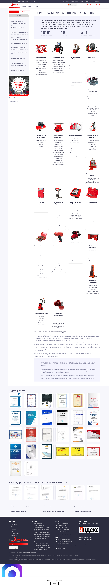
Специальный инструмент (18, 56)
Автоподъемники (16, 18)
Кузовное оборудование (18, 37)
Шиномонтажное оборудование (18, 24)
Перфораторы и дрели (75, 245)
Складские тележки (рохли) (93, 285)
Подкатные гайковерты (92, 67)
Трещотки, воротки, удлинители (41, 273)
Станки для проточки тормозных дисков (75, 83)
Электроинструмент (17, 63)
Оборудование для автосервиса (29, 552)
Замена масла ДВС (92, 146)
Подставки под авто (58, 158)
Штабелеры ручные (92, 289)
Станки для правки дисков (75, 80)
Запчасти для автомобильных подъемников (58, 319)
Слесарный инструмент (18, 58)
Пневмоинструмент (17, 60)
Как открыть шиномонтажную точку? (66, 545)
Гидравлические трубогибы (58, 162)
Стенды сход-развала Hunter (58, 60)
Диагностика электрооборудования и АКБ (75, 211)
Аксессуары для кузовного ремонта (75, 154)
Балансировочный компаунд (92, 96)
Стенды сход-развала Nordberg (58, 64)
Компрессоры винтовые (41, 142)
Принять (54, 583)
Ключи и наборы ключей (41, 257)
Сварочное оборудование (75, 146)
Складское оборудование (18, 68)
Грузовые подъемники (41, 66)
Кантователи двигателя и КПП (58, 152)
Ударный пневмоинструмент (58, 269)
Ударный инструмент (41, 275)
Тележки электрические (92, 287)
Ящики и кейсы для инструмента (41, 277)
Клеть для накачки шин (92, 69)
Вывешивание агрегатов (58, 156)
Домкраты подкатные (58, 142)
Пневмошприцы (58, 265)
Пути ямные (41, 70)
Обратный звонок (95, 1)
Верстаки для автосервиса (93, 250)
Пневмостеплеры (58, 257)
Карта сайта (14, 535)
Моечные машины (41, 322)
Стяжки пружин (58, 225)
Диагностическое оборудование (19, 52)
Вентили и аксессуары (92, 98)
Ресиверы (41, 144)
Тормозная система (92, 217)
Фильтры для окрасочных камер (75, 158)
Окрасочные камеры (75, 138)
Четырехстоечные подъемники (41, 62)
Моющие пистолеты (41, 324)
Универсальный (93, 219)
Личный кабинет (15, 533)
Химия (92, 115)
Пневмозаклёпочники (58, 259)
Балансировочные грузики (93, 94)
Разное (58, 219)
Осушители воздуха (41, 146)
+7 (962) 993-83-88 (88, 539)
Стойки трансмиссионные (58, 150)
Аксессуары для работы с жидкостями (92, 151)
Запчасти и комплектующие (19, 72)
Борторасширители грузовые (92, 65)
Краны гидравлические (58, 154)
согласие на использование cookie (54, 580)
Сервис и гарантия (15, 528)
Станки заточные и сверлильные (75, 247)
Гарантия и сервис (38, 5)
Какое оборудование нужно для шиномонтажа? (65, 547)
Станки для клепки (58, 221)
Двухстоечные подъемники (41, 60)
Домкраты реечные (58, 144)
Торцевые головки (41, 267)
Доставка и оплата (30, 5)
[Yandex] (89, 530)
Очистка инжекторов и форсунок (19, 44)
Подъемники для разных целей (41, 74)
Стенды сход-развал (17, 21)
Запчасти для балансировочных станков (58, 324)
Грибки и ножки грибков (92, 106)
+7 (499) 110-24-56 (75, 1)
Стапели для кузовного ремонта (75, 142)
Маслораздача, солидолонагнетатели (93, 149)
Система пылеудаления (75, 148)
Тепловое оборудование (58, 215)
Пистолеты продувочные (58, 263)
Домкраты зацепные (58, 148)
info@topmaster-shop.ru (87, 534)
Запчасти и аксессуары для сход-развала (58, 327)
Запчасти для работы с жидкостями (92, 153)
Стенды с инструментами (41, 265)
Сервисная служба (53, 4)
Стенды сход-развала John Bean (58, 68)
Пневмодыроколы (58, 261)
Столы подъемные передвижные (92, 293)
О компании (24, 5)
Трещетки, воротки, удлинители (41, 269)
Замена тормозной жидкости (92, 142)
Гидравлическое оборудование (20, 34)
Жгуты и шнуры (93, 100)
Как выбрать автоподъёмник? (64, 541)
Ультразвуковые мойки (58, 217)
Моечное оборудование (17, 70)
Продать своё (25, 11)
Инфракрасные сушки (75, 144)
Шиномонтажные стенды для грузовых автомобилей (92, 63)
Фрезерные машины (75, 260)
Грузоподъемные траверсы (41, 72)
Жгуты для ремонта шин (92, 113)
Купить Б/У (14, 11)
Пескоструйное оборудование (75, 156)
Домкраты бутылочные (58, 146)
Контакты (33, 1)
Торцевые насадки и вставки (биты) (41, 271)
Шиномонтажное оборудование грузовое (42, 530)
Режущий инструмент (41, 263)
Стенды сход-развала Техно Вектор (58, 62)
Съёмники (92, 215)
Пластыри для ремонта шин (92, 104)
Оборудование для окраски (76, 150)
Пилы (75, 258)
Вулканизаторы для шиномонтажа (75, 72)
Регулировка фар (75, 213)
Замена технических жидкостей (19, 40)
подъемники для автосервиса (72, 376)
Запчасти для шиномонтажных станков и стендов (58, 321)
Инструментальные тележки (92, 252)
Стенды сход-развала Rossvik (58, 70)
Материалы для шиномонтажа (19, 30)
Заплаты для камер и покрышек (92, 102)
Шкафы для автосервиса (92, 258)
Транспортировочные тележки (92, 256)
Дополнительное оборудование (75, 87)
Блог (12, 531)
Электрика (93, 223)
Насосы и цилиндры (58, 160)
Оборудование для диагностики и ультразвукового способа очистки (92, 182)
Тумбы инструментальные (93, 260)
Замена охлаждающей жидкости (93, 140)
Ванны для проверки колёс (75, 74)
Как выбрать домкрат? (63, 543)
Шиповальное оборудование (75, 85)
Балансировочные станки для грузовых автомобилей (92, 61)
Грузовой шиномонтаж (17, 27)
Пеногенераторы (41, 316)
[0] (98, 5)
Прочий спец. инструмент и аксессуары (93, 225)
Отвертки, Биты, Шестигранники (41, 261)
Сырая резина (92, 111)
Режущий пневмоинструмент (58, 267)
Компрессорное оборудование (19, 32)
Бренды (46, 4)
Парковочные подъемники (41, 68)
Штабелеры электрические (93, 291)
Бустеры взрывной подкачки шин (75, 68)
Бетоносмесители (58, 223)
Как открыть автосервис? (63, 539)
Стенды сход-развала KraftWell (58, 72)
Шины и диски (92, 221)
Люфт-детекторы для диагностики (75, 218)
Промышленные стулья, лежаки (93, 254)
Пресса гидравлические (58, 140)
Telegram (87, 1)
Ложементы (41, 259)
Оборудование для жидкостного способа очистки (93, 179)
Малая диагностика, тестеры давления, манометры (75, 216)
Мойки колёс (75, 78)
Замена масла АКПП (92, 144)
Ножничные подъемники (41, 64)
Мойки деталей (41, 318)
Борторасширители (75, 70)
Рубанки (75, 256)
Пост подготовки (75, 140)
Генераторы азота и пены (75, 76)
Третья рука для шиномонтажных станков (75, 66)
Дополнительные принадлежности (58, 164)
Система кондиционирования (19, 47)
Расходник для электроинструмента (75, 262)
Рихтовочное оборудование (75, 152)
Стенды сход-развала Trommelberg (58, 66)
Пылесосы (41, 320)
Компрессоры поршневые (41, 140)
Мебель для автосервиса (18, 65)
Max (82, 1)
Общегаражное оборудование (19, 49)
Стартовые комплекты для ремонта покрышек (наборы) (92, 109)
